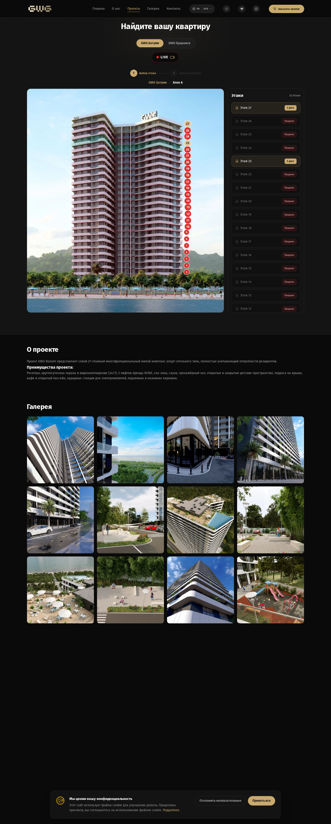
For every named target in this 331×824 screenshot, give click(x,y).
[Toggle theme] (226, 8)
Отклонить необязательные (220, 801)
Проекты (133, 9)
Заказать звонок (288, 9)
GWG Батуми (150, 43)
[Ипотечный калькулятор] (256, 8)
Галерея (153, 9)
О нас (116, 9)
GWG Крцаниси (179, 43)
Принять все (261, 801)
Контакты (173, 9)
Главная (99, 9)
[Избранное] (241, 8)
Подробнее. (171, 810)
